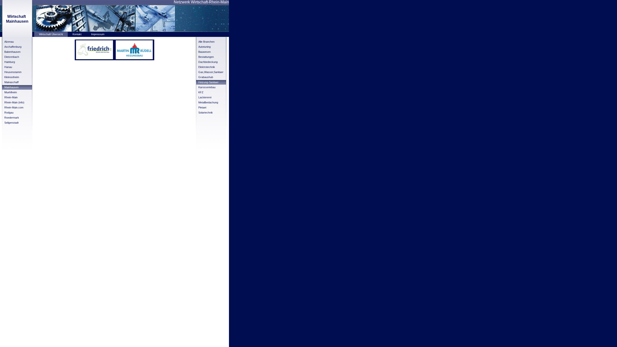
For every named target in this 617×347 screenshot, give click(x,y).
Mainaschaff (11, 82)
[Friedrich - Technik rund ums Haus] (94, 58)
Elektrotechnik (206, 67)
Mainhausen (11, 87)
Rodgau (8, 112)
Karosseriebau (206, 87)
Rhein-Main (11, 97)
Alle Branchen (206, 41)
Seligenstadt (11, 122)
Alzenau (9, 41)
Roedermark (11, 117)
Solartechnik (205, 112)
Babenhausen (12, 51)
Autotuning (204, 46)
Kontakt (77, 34)
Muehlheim (10, 92)
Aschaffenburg (12, 46)
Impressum (97, 34)
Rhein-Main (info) (14, 102)
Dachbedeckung (208, 61)
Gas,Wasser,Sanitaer (210, 72)
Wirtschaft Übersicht (51, 34)
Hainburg (9, 61)
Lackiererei (204, 97)
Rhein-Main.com (13, 107)
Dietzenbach (11, 56)
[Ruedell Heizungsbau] (134, 58)
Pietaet (202, 107)
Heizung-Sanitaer (208, 82)
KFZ (200, 92)
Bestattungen (206, 56)
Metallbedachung (208, 102)
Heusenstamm (12, 72)
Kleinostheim (11, 77)
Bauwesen (204, 51)
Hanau (8, 67)
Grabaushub (205, 77)
